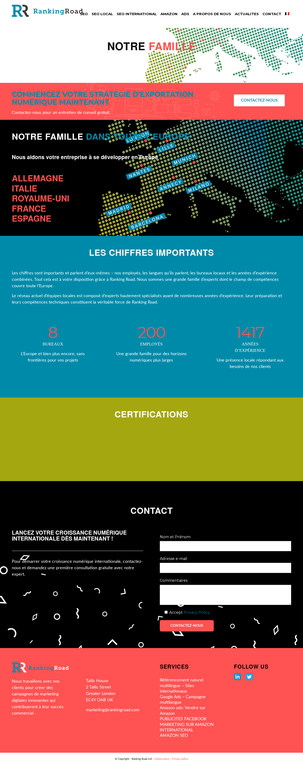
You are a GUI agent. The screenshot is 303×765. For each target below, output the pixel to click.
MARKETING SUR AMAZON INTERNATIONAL (187, 727)
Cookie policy (162, 759)
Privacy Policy (197, 612)
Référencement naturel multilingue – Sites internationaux (181, 685)
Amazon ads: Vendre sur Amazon (182, 711)
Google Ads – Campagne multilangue (183, 700)
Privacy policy (180, 759)
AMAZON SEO (174, 736)
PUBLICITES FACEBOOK (183, 719)
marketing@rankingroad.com (112, 710)
